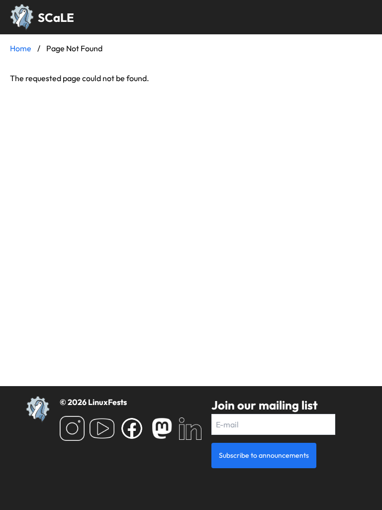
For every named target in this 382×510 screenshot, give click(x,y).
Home (20, 48)
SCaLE (56, 17)
